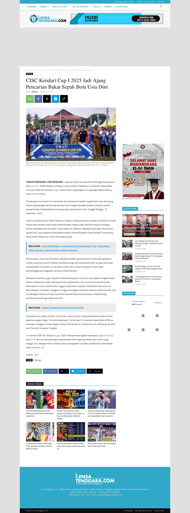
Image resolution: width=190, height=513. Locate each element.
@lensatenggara (138, 301)
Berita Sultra (60, 6)
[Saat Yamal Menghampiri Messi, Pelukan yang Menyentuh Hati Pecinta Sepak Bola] (40, 399)
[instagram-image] (129, 315)
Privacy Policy (159, 511)
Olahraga (38, 70)
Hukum (43, 6)
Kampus (108, 6)
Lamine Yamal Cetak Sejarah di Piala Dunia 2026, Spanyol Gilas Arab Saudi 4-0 (71, 446)
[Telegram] (55, 99)
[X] (47, 99)
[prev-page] (27, 454)
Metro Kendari (80, 6)
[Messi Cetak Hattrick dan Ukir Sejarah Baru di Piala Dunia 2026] (102, 431)
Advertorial (121, 6)
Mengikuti (158, 302)
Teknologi (160, 2)
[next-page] (31, 454)
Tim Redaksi (128, 511)
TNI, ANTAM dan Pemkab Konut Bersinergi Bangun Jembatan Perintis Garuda (148, 243)
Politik (96, 6)
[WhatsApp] (30, 99)
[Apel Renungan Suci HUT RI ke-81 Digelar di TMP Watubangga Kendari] (127, 269)
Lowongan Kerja (149, 2)
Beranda (32, 6)
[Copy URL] (64, 99)
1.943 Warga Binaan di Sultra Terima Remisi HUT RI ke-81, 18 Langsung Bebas (148, 279)
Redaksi (35, 92)
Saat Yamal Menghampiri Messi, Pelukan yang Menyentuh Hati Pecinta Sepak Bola (40, 413)
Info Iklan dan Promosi (143, 511)
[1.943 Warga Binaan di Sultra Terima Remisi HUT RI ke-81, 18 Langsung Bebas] (127, 279)
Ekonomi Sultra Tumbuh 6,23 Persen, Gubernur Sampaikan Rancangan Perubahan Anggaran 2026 (142, 227)
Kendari (35, 185)
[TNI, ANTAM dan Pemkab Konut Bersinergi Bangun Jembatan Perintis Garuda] (127, 243)
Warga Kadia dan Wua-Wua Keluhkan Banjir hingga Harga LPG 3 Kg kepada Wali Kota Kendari (149, 256)
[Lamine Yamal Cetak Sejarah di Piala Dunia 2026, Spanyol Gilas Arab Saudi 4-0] (71, 431)
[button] (161, 7)
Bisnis (139, 2)
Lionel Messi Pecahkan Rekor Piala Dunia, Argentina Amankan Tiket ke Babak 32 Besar (39, 446)
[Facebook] (38, 99)
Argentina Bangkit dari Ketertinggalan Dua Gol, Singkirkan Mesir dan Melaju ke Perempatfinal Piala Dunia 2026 (102, 413)
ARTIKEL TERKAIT (35, 384)
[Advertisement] (95, 47)
